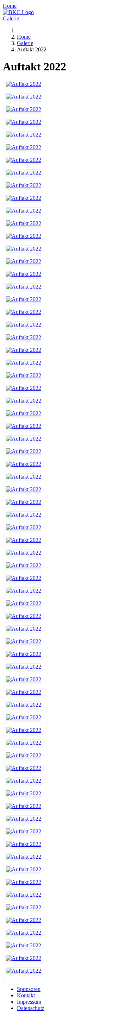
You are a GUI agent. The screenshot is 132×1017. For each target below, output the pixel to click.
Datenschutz (30, 1008)
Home (10, 6)
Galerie (11, 18)
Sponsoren (28, 989)
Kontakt (26, 995)
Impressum (29, 1002)
